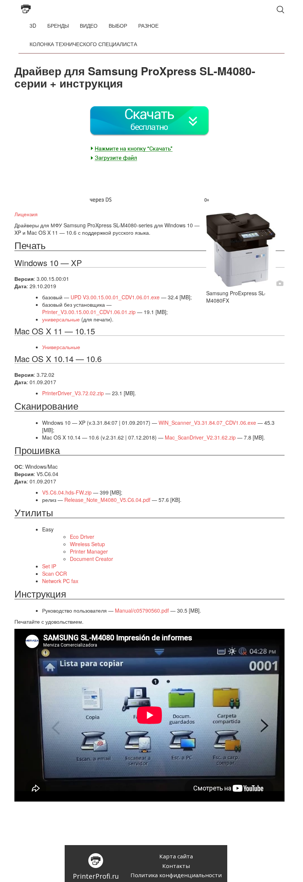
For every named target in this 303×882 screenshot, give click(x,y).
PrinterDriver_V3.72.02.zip (73, 393)
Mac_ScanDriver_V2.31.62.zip (200, 437)
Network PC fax (60, 581)
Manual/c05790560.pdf (142, 610)
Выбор (118, 25)
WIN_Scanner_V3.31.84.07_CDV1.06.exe (207, 422)
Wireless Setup (87, 544)
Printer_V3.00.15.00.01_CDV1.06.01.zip (89, 312)
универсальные (61, 319)
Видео (89, 25)
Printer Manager (89, 551)
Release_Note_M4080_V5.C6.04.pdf (107, 499)
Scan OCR (54, 573)
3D (33, 25)
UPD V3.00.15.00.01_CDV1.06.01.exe (115, 297)
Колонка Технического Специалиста (83, 44)
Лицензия (26, 214)
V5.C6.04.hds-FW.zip (67, 492)
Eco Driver (82, 536)
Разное (148, 25)
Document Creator (91, 558)
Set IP (49, 566)
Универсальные (61, 347)
